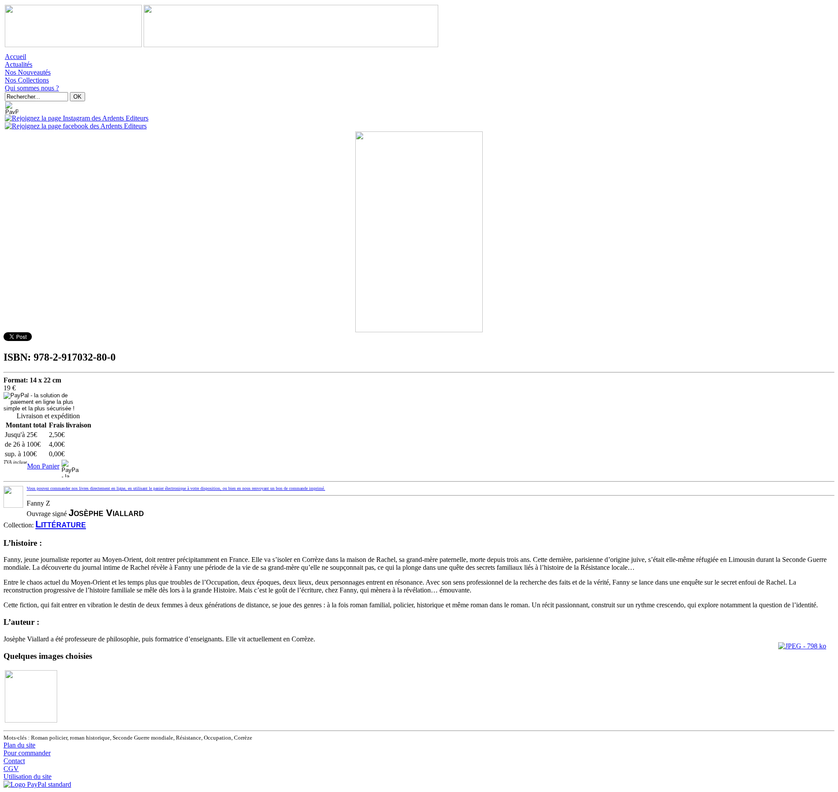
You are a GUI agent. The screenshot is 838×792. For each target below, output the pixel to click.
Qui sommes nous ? (32, 88)
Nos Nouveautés (28, 72)
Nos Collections (27, 80)
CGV (11, 768)
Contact (14, 760)
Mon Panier (43, 466)
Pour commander (27, 753)
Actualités (18, 64)
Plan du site (19, 745)
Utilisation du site (27, 776)
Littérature (60, 524)
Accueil (15, 56)
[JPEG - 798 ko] (802, 646)
